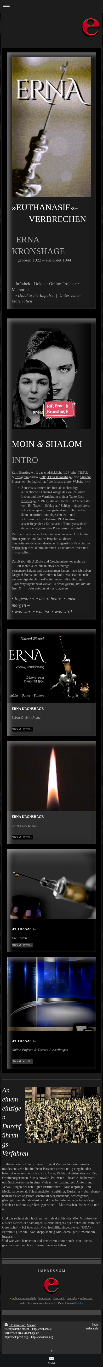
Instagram (22, 477)
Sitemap (31, 1325)
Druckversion (17, 1325)
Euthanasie (53, 524)
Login (95, 1324)
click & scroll (21, 729)
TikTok (83, 472)
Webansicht (92, 1328)
